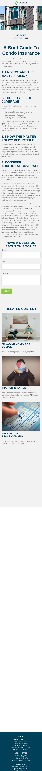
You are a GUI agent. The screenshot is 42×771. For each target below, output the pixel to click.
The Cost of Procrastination (13, 435)
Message (4, 273)
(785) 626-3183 (23, 759)
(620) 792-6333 (23, 745)
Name (3, 250)
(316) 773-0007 (23, 770)
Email (3, 262)
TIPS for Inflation (14, 388)
